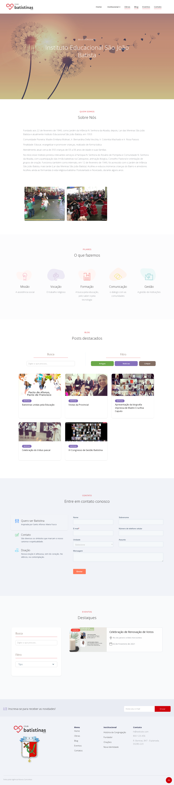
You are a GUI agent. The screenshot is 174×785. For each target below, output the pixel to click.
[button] (114, 7)
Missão (24, 286)
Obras (77, 735)
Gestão (149, 286)
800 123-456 (139, 735)
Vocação (55, 286)
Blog (76, 740)
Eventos (78, 745)
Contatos (78, 750)
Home (77, 731)
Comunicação (118, 286)
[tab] (39, 522)
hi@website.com (140, 731)
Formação (87, 286)
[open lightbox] (44, 204)
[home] (19, 7)
